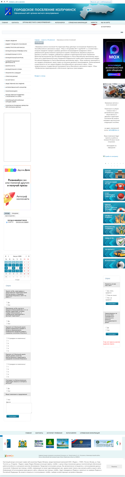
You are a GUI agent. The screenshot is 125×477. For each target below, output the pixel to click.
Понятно (114, 466)
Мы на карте (105, 22)
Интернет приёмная (54, 433)
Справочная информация (78, 22)
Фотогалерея (60, 22)
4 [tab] (114, 163)
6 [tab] (120, 163)
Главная (5, 22)
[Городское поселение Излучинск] (13, 7)
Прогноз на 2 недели (22, 222)
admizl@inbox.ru (114, 130)
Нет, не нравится (109, 299)
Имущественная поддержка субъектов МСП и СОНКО (14, 95)
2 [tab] (108, 163)
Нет (9, 305)
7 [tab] (123, 163)
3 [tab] (111, 163)
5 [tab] (117, 163)
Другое (8, 402)
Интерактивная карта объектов (15, 87)
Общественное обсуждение (14, 83)
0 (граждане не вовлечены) (16, 338)
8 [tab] (111, 166)
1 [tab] (106, 163)
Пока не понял (112, 295)
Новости (94, 22)
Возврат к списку (40, 76)
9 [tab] (114, 166)
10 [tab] (117, 166)
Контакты (15, 22)
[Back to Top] (1, 436)
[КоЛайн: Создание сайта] (10, 455)
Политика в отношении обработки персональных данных (16, 106)
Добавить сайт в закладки (17, 2)
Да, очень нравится (109, 292)
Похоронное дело (11, 91)
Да (9, 302)
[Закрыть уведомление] (124, 459)
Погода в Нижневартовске (17, 220)
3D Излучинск (106, 27)
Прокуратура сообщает (13, 73)
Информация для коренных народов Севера (14, 101)
